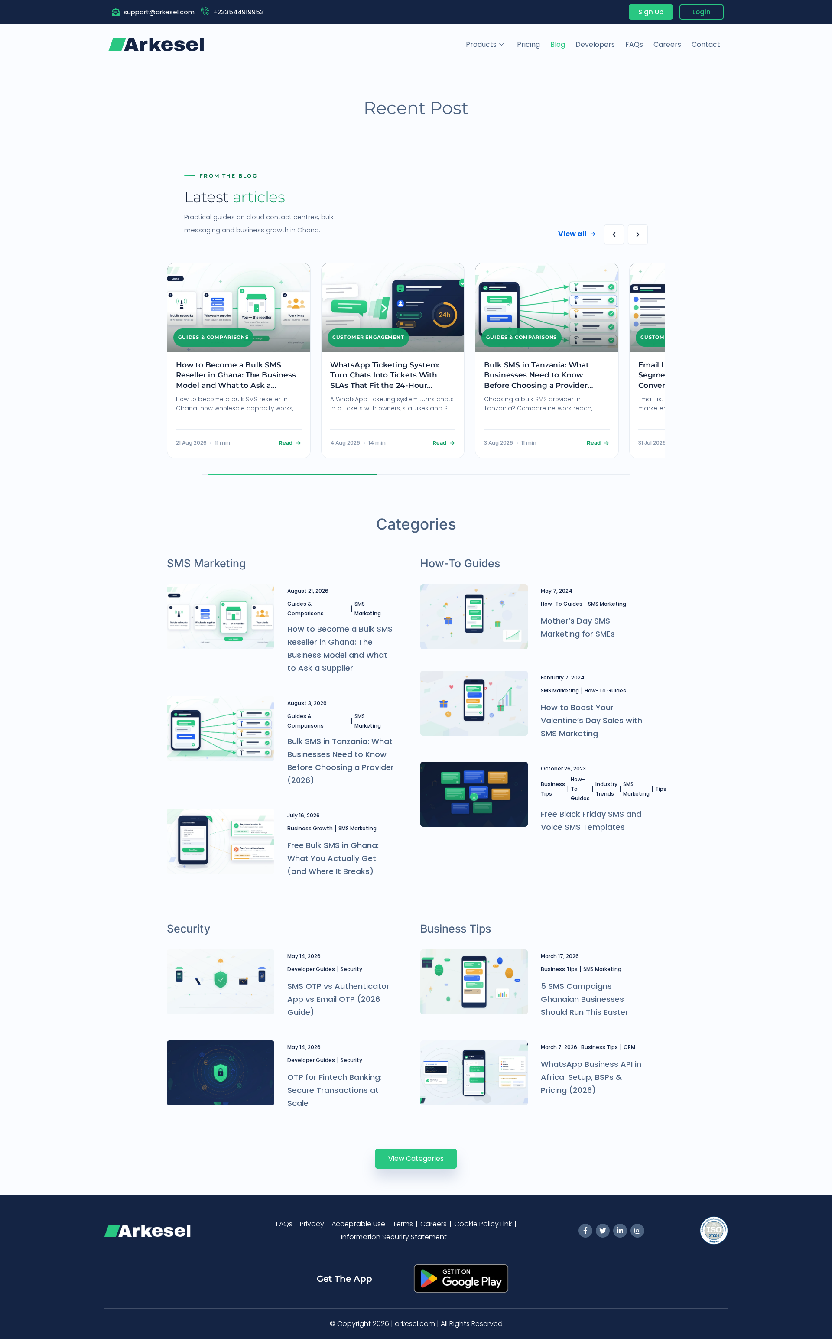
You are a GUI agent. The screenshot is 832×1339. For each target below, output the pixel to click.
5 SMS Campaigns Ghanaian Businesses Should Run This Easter (584, 999)
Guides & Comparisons (305, 608)
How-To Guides (561, 604)
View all (572, 234)
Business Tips (553, 788)
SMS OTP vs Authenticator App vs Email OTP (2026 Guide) (338, 999)
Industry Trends (606, 788)
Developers (595, 44)
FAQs (634, 44)
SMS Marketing (367, 608)
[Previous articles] (614, 234)
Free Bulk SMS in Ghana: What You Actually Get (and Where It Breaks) (333, 858)
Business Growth (310, 828)
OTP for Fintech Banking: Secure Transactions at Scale (334, 1090)
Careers (667, 44)
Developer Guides (311, 969)
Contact (706, 44)
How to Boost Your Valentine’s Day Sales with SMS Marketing (591, 720)
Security (351, 969)
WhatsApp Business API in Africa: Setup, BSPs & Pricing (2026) (591, 1077)
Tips (660, 789)
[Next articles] (638, 234)
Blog (557, 44)
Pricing (528, 44)
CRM (629, 1047)
